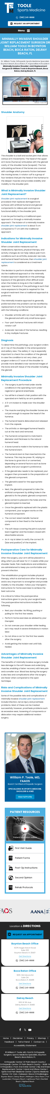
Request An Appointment (27, 23)
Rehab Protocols (24, 887)
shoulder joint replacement (14, 225)
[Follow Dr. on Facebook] (20, 1030)
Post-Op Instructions (26, 867)
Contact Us (39, 1041)
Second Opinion (23, 877)
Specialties (34, 63)
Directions (25, 926)
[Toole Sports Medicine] (25, 8)
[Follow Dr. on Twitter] (25, 1030)
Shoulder (44, 63)
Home (6, 1038)
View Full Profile (25, 797)
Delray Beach (25, 998)
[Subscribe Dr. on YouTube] (30, 1030)
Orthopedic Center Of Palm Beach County (24, 1062)
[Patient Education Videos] (25, 828)
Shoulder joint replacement (14, 198)
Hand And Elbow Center (35, 1069)
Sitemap (42, 1038)
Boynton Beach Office (24, 943)
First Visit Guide (23, 848)
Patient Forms (22, 857)
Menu (21, 30)
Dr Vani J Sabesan (18, 1074)
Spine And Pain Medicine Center (16, 1071)
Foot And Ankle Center (25, 1066)
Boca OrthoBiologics (38, 1074)
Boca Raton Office (25, 971)
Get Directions (25, 956)
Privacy (30, 1038)
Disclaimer (18, 1038)
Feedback (9, 1041)
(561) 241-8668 (26, 17)
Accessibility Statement (25, 1045)
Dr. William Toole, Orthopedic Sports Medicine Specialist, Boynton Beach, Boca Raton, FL (25, 62)
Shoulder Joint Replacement (19, 242)
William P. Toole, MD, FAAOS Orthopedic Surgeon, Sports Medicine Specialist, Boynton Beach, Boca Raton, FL (25, 1055)
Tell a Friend (24, 1041)
